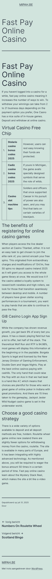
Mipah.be (26, 4)
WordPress (36, 568)
